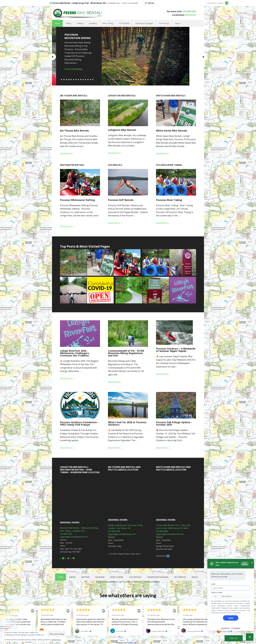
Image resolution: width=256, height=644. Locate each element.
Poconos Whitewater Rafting (77, 200)
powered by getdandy (215, 3)
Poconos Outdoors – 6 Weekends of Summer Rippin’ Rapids (175, 350)
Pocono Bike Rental (77, 12)
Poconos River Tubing (169, 200)
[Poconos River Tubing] (155, 262)
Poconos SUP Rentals (120, 200)
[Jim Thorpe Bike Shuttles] (155, 290)
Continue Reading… (70, 65)
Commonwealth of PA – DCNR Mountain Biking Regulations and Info (126, 353)
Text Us (233, 638)
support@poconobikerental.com (74, 537)
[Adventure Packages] (128, 290)
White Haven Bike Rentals (171, 130)
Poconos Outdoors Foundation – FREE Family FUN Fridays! (79, 423)
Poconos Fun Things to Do (70, 36)
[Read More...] (67, 153)
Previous (52, 57)
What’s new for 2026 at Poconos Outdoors (127, 423)
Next (203, 57)
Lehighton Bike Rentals (122, 129)
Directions (190, 14)
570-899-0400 (189, 11)
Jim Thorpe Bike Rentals (74, 130)
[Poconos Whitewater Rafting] (127, 262)
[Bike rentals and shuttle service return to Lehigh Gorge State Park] (100, 290)
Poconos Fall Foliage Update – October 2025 (174, 423)
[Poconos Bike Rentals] (73, 290)
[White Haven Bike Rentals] (100, 262)
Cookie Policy (56, 640)
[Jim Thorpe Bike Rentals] (73, 262)
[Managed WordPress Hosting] (173, 556)
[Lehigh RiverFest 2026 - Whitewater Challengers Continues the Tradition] (182, 290)
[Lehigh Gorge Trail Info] (182, 262)
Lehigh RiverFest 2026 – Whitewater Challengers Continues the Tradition (74, 353)
